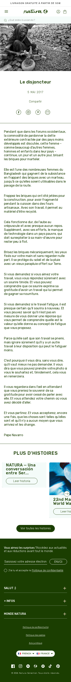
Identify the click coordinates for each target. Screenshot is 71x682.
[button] (65, 11)
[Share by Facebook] (21, 112)
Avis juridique (35, 643)
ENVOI (58, 562)
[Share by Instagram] (31, 112)
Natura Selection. (28, 673)
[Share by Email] (50, 112)
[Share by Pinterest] (40, 112)
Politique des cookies (35, 635)
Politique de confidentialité (47, 570)
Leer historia (21, 481)
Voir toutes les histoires (36, 528)
